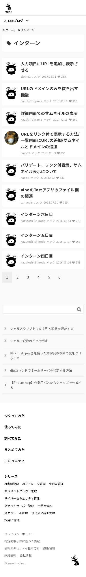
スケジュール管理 (16, 513)
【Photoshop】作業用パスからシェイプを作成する (46, 385)
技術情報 (49, 548)
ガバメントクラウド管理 (20, 491)
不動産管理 (44, 506)
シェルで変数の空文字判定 (29, 341)
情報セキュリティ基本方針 (22, 548)
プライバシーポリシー (19, 534)
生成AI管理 (56, 484)
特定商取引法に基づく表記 (22, 541)
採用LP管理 (12, 520)
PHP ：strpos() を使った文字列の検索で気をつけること (46, 355)
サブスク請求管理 (43, 513)
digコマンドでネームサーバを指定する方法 (41, 370)
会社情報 (26, 555)
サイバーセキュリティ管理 (22, 498)
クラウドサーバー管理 (19, 506)
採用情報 (10, 555)
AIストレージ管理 (34, 484)
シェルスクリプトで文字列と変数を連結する (42, 328)
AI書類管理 (11, 484)
